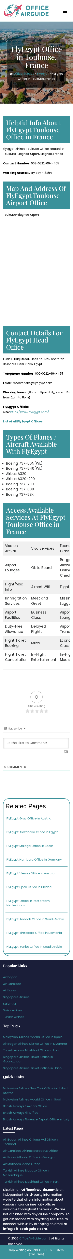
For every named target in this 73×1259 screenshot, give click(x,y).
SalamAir (9, 1003)
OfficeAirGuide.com (33, 1238)
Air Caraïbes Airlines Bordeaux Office (30, 1151)
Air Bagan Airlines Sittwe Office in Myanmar (35, 1043)
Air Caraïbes (12, 984)
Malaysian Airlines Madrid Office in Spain (32, 1037)
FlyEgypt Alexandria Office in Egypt (32, 832)
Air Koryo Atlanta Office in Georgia (29, 1157)
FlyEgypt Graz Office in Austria (28, 818)
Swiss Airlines (12, 1010)
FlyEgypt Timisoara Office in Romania (34, 933)
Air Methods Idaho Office (21, 1164)
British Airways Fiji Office (20, 1112)
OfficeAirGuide (23, 73)
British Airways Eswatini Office (25, 1106)
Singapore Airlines (16, 997)
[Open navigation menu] (65, 11)
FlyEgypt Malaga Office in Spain (29, 846)
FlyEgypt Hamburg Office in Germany (34, 859)
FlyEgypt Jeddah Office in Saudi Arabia (35, 919)
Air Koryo (9, 990)
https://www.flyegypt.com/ (29, 412)
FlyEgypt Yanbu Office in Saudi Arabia (34, 946)
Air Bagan (10, 977)
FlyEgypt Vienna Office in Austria (30, 873)
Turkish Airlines (13, 1017)
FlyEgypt (43, 73)
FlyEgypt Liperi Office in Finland (29, 887)
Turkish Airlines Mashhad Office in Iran (31, 1050)
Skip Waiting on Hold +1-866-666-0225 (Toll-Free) (36, 1252)
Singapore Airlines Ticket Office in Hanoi (32, 1068)
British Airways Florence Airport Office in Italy (36, 1119)
